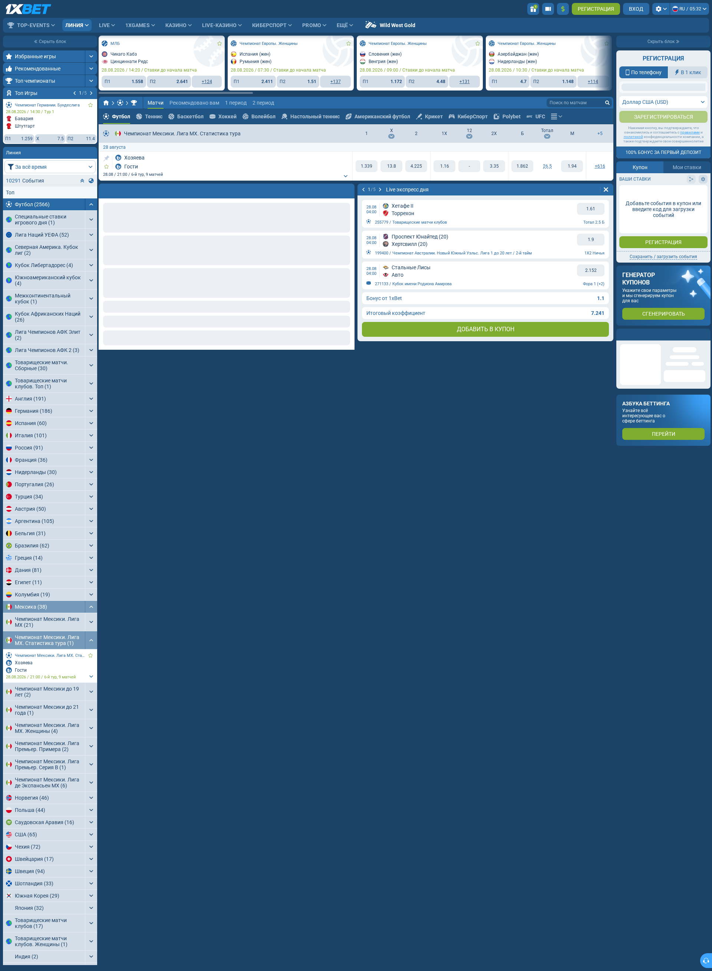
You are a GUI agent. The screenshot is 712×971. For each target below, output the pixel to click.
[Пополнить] (563, 9)
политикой (633, 210)
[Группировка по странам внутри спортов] (91, 180)
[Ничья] (391, 166)
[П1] (367, 166)
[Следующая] (91, 93)
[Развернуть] (91, 56)
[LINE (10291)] (106, 103)
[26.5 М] (572, 166)
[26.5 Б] (522, 166)
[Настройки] (661, 9)
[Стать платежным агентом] (548, 9)
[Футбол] (120, 103)
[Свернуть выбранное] (82, 180)
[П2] (416, 166)
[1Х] (444, 166)
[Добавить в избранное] (90, 105)
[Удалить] (347, 189)
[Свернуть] (91, 204)
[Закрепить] (106, 158)
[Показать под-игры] (91, 676)
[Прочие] (557, 116)
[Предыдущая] (75, 93)
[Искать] (607, 102)
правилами (690, 206)
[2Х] (494, 166)
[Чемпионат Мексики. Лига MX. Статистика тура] (133, 103)
